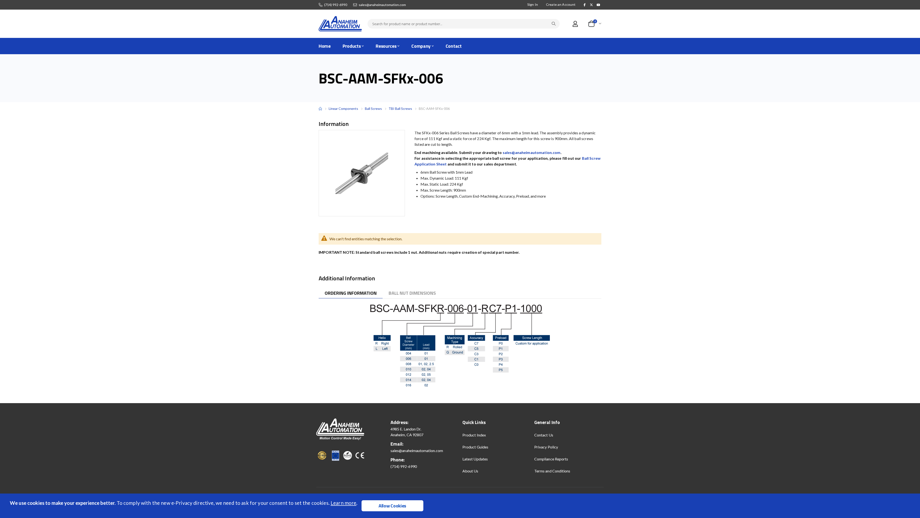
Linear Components (343, 108)
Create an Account (561, 4)
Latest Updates (475, 459)
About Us (470, 471)
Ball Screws (373, 108)
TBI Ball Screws (400, 108)
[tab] (351, 293)
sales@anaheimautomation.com (382, 5)
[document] (460, 505)
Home (320, 109)
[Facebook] (584, 5)
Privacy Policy (546, 447)
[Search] (553, 24)
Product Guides (475, 447)
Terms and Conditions (552, 471)
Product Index (474, 435)
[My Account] (575, 24)
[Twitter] (591, 5)
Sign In (532, 4)
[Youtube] (598, 5)
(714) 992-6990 (335, 5)
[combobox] (464, 24)
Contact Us (543, 435)
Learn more (343, 503)
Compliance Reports (551, 459)
